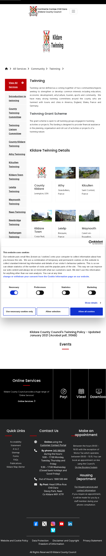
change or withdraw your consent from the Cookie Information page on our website (46, 276)
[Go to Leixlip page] (65, 215)
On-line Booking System (86, 467)
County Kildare (39, 187)
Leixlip (62, 228)
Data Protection (40, 540)
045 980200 (59, 450)
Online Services (26, 401)
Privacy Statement (92, 540)
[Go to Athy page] (65, 173)
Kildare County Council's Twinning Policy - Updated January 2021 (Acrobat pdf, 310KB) (65, 333)
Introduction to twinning (17, 98)
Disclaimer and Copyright (66, 540)
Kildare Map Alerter (16, 467)
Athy (61, 185)
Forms (16, 456)
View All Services (13, 85)
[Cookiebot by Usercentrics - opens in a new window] (91, 242)
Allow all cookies (86, 311)
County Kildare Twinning (17, 143)
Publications (15, 463)
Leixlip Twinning (14, 189)
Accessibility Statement (15, 443)
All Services (19, 68)
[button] (36, 524)
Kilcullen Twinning (14, 164)
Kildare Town (39, 230)
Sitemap (16, 453)
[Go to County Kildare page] (41, 173)
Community (38, 68)
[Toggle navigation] (73, 11)
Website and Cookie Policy (14, 540)
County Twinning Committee (15, 113)
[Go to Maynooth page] (89, 215)
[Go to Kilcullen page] (89, 173)
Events (65, 344)
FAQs (15, 460)
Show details (91, 303)
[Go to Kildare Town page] (41, 215)
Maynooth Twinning (14, 201)
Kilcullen (87, 185)
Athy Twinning (17, 154)
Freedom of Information (51, 543)
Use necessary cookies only (19, 311)
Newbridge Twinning (15, 222)
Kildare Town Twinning (16, 176)
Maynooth (89, 228)
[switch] (40, 292)
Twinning (55, 68)
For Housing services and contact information (86, 488)
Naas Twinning (17, 212)
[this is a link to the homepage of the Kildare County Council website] (8, 69)
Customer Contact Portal (53, 445)
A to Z (16, 449)
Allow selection (53, 311)
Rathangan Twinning (15, 234)
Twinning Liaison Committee (15, 129)
